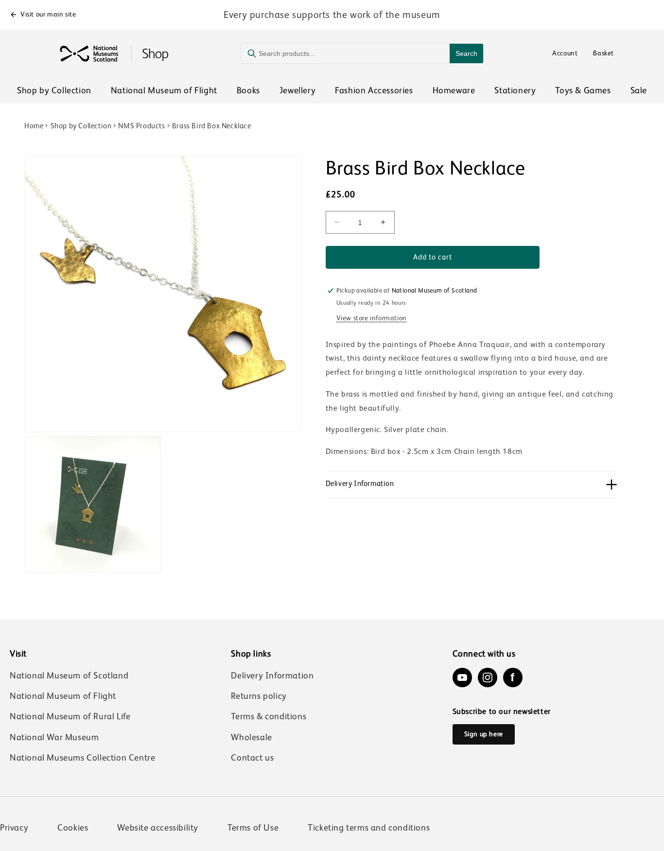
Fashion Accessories (374, 90)
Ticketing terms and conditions (369, 828)
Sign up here (483, 734)
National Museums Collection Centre (82, 758)
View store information (371, 317)
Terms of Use (253, 828)
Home (33, 126)
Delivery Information (272, 675)
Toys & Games (583, 90)
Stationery (515, 90)
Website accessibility (157, 828)
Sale (638, 90)
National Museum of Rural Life (70, 716)
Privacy (14, 828)
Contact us (252, 758)
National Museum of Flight (164, 90)
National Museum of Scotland (69, 675)
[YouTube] (462, 677)
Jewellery (297, 90)
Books (248, 90)
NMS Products (141, 126)
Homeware (454, 90)
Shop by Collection (54, 90)
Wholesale (251, 737)
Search (466, 53)
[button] (471, 484)
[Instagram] (487, 677)
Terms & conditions (268, 716)
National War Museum (54, 737)
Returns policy (258, 696)
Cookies (72, 828)
